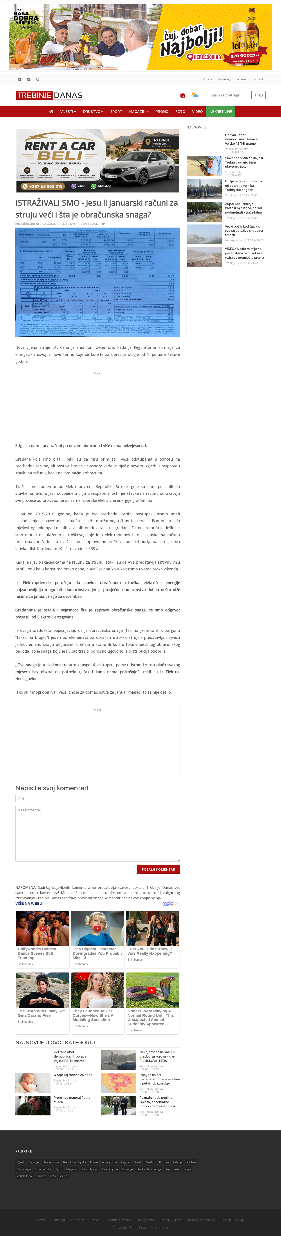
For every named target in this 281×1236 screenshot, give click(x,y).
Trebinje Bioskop (232, 1220)
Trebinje (230, 195)
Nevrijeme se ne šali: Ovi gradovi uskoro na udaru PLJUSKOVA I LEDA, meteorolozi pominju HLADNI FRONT (157, 1060)
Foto (180, 112)
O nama (208, 79)
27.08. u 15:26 (64, 1110)
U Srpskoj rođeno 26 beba (73, 1075)
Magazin (137, 112)
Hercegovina (233, 240)
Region (125, 1162)
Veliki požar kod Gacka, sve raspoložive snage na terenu (244, 231)
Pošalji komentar (158, 869)
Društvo (92, 112)
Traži (258, 95)
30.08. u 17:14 (235, 175)
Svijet (137, 1162)
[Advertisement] (97, 407)
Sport (116, 112)
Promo (162, 112)
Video (197, 112)
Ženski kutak (25, 1176)
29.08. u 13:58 (249, 263)
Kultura (164, 1162)
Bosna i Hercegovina (103, 1162)
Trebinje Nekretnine (201, 1220)
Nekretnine (221, 112)
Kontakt (258, 79)
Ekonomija (24, 1169)
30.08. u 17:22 (64, 1069)
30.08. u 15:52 (249, 195)
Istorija (187, 1169)
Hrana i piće (110, 1169)
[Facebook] (19, 79)
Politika (191, 1162)
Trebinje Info (145, 1220)
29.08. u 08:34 (64, 1083)
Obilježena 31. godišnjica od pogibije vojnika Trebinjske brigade (243, 186)
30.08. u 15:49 (249, 218)
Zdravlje (127, 1169)
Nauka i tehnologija (149, 1169)
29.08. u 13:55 (150, 1069)
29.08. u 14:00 (254, 240)
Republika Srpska (27, 224)
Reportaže (172, 1169)
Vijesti (67, 112)
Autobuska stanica (118, 1220)
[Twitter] (28, 79)
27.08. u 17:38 (150, 1092)
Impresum (242, 79)
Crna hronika (233, 172)
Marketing (224, 79)
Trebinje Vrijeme (170, 1220)
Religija (177, 1162)
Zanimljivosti (89, 1169)
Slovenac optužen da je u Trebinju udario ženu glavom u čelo (244, 162)
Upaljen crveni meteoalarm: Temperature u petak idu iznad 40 (159, 1079)
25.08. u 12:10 (150, 1115)
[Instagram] (37, 79)
